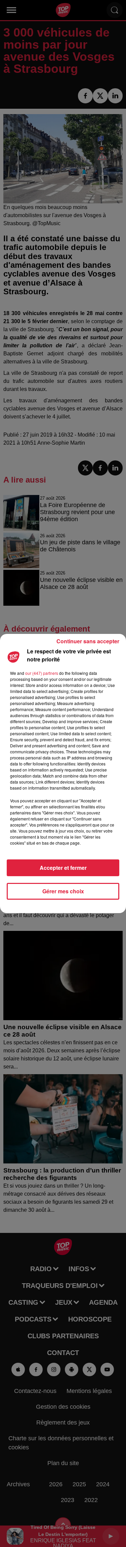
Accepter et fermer (63, 867)
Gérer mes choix (63, 891)
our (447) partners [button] (41, 673)
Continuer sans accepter (87, 641)
